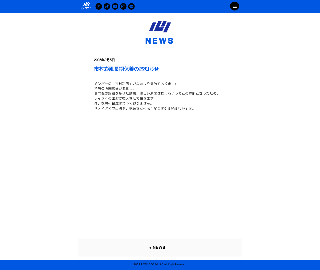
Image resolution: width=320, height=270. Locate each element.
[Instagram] (123, 6)
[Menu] (234, 6)
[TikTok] (107, 6)
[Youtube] (115, 6)
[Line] (131, 6)
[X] (99, 6)
